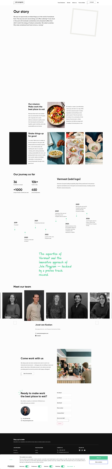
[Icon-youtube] (84, 450)
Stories (68, 2)
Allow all (99, 457)
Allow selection (98, 462)
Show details (70, 466)
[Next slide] (97, 322)
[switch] (40, 466)
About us (74, 2)
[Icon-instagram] (82, 450)
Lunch (36, 450)
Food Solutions (61, 2)
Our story (15, 450)
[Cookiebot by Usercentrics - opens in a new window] (11, 466)
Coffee (36, 452)
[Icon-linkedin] (79, 450)
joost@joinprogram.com (42, 333)
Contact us (15, 452)
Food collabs (82, 2)
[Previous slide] (14, 322)
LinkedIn (39, 335)
